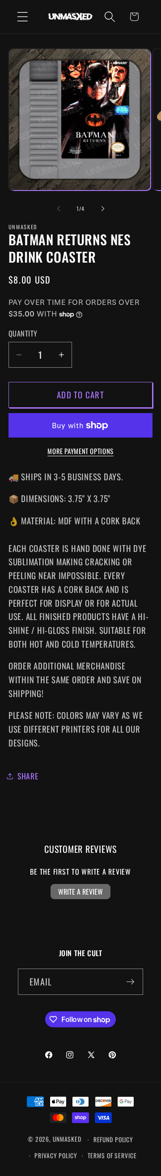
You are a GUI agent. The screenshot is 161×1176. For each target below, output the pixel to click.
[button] (22, 16)
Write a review (80, 891)
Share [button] (27, 776)
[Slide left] (58, 209)
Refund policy (113, 1139)
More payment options (80, 451)
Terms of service (112, 1155)
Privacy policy (55, 1155)
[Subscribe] (130, 981)
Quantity (23, 333)
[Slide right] (103, 209)
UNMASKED (67, 1139)
